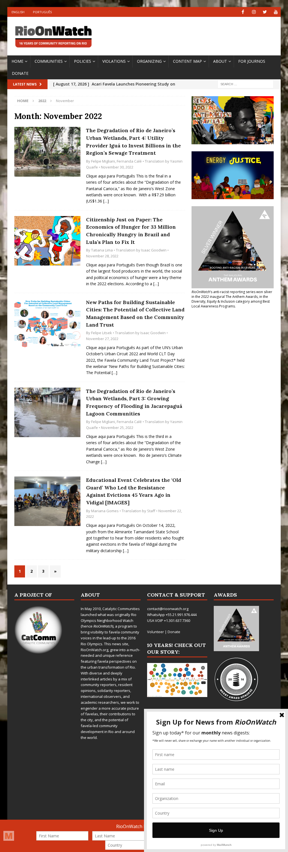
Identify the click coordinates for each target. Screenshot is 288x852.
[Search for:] (245, 84)
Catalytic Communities (121, 608)
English (18, 12)
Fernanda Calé (129, 161)
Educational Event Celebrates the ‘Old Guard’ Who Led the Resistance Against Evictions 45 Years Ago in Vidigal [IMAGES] (133, 491)
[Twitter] (265, 12)
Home (17, 61)
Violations (114, 61)
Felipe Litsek (101, 332)
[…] (106, 201)
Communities (49, 61)
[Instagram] (254, 12)
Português (42, 12)
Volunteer (155, 631)
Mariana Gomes (105, 510)
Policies (82, 61)
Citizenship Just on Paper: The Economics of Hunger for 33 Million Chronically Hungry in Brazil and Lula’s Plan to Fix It (131, 230)
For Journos (251, 61)
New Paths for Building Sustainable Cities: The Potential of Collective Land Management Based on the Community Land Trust (135, 313)
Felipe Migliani (103, 161)
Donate (20, 73)
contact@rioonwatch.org (167, 608)
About (220, 61)
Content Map (187, 61)
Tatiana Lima (102, 250)
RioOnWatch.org (94, 649)
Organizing (149, 61)
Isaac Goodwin (153, 250)
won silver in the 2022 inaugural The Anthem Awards (232, 294)
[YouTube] (276, 12)
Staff (151, 510)
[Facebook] (243, 12)
